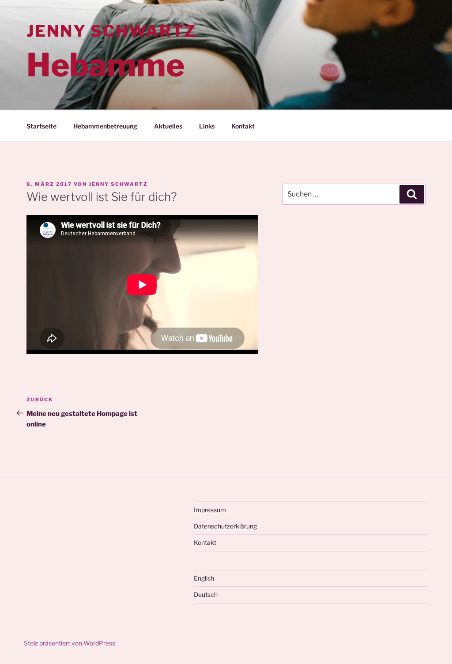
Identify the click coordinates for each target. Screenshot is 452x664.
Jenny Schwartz (111, 31)
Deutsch (206, 594)
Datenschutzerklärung (225, 526)
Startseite (41, 126)
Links (207, 126)
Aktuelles (168, 126)
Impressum (210, 509)
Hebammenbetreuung (105, 126)
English (204, 578)
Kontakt (243, 126)
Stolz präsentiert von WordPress (69, 643)
